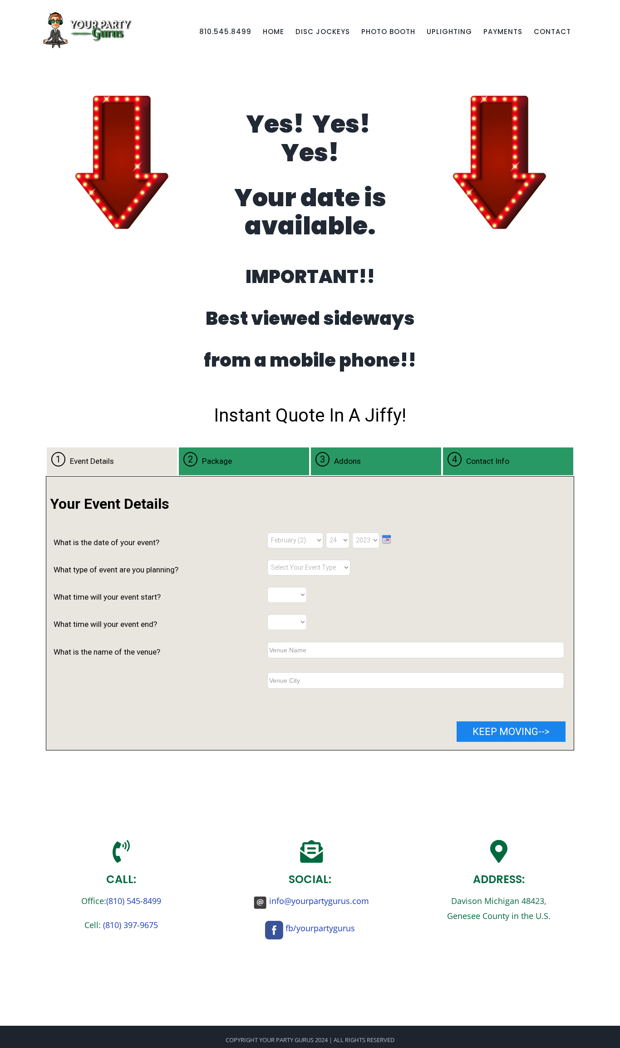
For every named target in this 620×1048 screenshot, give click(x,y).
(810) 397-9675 (130, 924)
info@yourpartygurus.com (319, 900)
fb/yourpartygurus (320, 928)
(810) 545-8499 (133, 900)
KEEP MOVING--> (511, 731)
